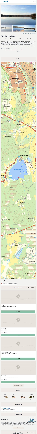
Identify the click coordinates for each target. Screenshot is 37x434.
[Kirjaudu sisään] (35, 1)
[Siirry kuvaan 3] (29, 28)
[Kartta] (18, 59)
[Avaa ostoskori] (33, 1)
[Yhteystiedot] (18, 404)
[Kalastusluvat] (18, 288)
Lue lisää (18, 51)
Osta (19, 311)
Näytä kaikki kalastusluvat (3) (18, 385)
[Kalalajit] (18, 390)
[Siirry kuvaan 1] (6, 28)
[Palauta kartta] (34, 66)
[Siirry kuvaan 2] (18, 28)
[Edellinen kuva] (2, 15)
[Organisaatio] (18, 414)
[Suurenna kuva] (18, 15)
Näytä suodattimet (31, 287)
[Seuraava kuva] (34, 15)
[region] (18, 15)
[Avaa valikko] (1, 1)
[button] (18, 178)
